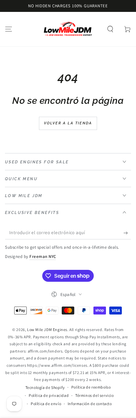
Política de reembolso (91, 387)
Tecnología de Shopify (45, 387)
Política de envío (46, 403)
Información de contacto (90, 403)
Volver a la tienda (68, 123)
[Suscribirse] (127, 233)
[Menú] (8, 29)
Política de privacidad (49, 395)
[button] (110, 29)
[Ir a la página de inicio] (68, 29)
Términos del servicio (94, 395)
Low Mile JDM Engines (47, 329)
